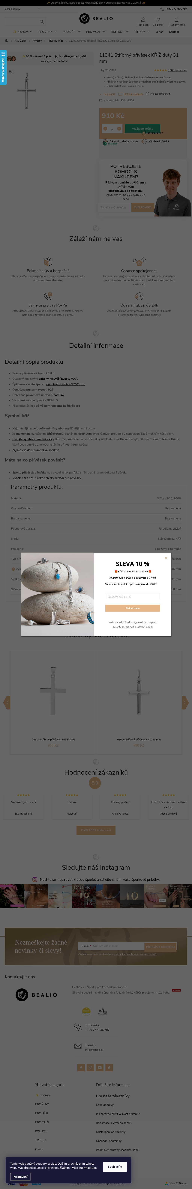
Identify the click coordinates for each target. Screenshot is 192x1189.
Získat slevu (133, 608)
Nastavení (20, 1177)
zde (94, 1168)
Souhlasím (115, 1167)
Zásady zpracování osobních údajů (132, 626)
